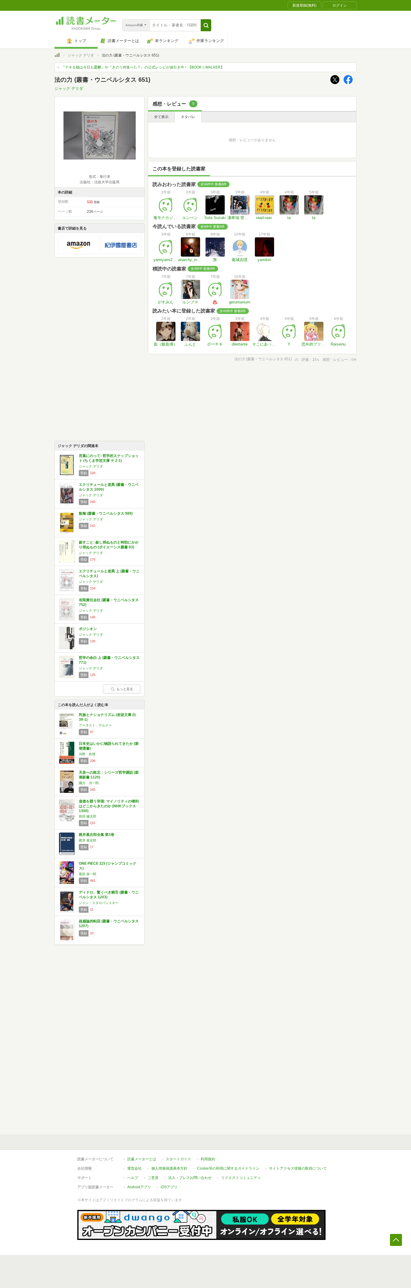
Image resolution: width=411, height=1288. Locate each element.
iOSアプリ (169, 1187)
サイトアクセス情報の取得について (298, 1168)
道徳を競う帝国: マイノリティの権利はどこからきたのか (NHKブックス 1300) (109, 806)
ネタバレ (188, 117)
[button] (206, 25)
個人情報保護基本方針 (169, 1168)
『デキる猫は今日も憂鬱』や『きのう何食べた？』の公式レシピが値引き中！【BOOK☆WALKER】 (142, 67)
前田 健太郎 (87, 816)
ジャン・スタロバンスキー (99, 903)
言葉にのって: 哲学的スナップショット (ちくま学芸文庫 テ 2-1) (109, 458)
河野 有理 (87, 754)
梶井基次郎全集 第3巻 (96, 835)
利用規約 (208, 1159)
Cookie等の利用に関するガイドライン (228, 1168)
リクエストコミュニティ (241, 1178)
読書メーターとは (141, 1159)
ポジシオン (88, 629)
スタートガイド (178, 1159)
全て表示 (161, 117)
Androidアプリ (139, 1187)
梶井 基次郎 (87, 840)
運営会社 (134, 1168)
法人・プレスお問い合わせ (190, 1178)
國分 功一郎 (89, 783)
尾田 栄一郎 (87, 874)
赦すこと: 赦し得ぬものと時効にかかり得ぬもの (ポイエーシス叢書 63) (109, 544)
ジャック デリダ (81, 55)
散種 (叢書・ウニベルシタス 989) (106, 513)
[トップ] (57, 56)
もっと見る (124, 689)
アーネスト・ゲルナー (95, 725)
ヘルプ (132, 1178)
